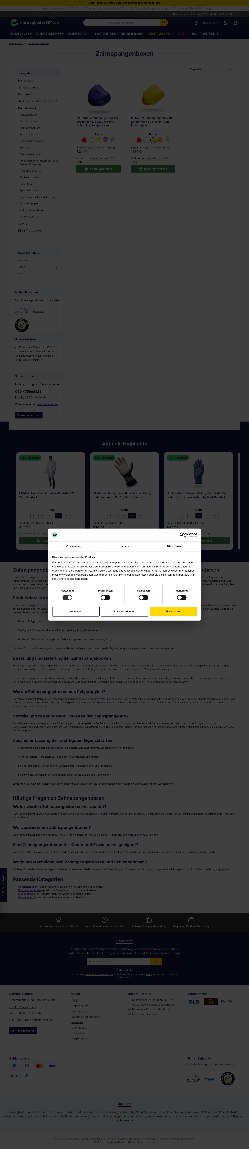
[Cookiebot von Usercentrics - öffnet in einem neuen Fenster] (182, 534)
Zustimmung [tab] (73, 546)
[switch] (105, 597)
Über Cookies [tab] (175, 546)
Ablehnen (75, 611)
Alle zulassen (173, 611)
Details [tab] (124, 546)
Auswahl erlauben (124, 611)
